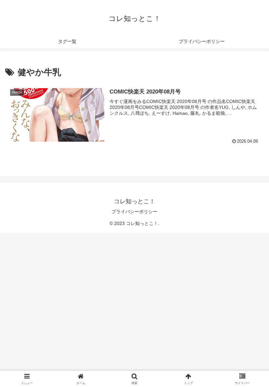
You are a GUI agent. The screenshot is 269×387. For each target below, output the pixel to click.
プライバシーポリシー (134, 211)
